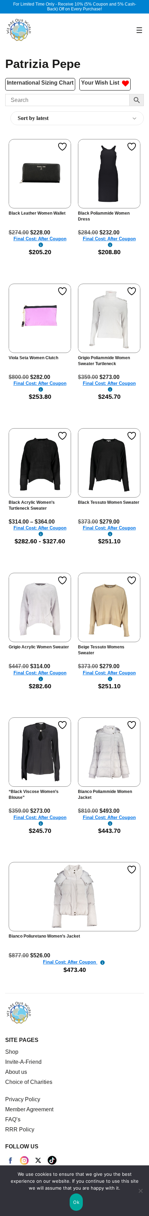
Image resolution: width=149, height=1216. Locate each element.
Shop (11, 1052)
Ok (76, 1202)
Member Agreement (29, 1109)
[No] (140, 1190)
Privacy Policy (22, 1099)
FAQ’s (12, 1119)
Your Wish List (101, 83)
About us (16, 1072)
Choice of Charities (28, 1082)
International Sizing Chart (40, 83)
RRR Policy (19, 1129)
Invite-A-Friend (23, 1062)
